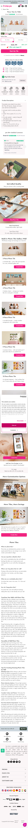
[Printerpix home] (7, 6)
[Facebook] (11, 762)
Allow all (14, 425)
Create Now (19, 267)
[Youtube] (19, 762)
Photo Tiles (6, 9)
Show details (20, 420)
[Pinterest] (17, 762)
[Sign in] (23, 6)
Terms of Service (16, 821)
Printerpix (12, 821)
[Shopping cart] (26, 6)
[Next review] (25, 147)
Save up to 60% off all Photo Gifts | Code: (14, 2)
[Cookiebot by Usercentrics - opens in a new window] (20, 397)
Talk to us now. (8, 81)
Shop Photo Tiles (14, 220)
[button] (14, 51)
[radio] (7, 40)
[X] (14, 762)
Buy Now (23, 729)
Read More (7, 150)
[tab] (2, 33)
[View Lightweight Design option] (5, 164)
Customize (13, 430)
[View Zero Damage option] (5, 168)
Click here (22, 80)
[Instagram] (8, 762)
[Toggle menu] (1, 6)
